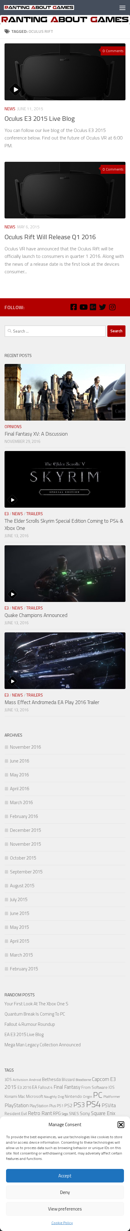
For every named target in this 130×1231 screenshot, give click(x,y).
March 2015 (21, 954)
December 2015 (25, 830)
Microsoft (34, 1096)
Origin (87, 1096)
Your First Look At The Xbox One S (36, 1003)
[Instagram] (112, 307)
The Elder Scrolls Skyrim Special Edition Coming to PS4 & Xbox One (64, 524)
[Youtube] (83, 307)
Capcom (100, 1079)
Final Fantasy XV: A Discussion (36, 434)
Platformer (111, 1096)
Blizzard (68, 1079)
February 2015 (24, 968)
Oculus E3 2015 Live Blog (40, 118)
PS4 (93, 1103)
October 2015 (23, 857)
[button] (121, 1125)
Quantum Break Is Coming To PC (35, 1013)
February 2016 (24, 816)
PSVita (109, 1105)
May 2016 (19, 774)
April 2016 (19, 788)
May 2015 (19, 927)
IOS (112, 1087)
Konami (11, 1096)
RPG (57, 1113)
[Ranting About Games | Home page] (51, 7)
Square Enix (103, 1113)
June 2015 (19, 913)
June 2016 (19, 760)
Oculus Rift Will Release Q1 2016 (50, 237)
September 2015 (26, 871)
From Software (94, 1087)
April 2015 (19, 941)
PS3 (79, 1104)
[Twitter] (102, 307)
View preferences (65, 1208)
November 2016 (25, 747)
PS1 (60, 1106)
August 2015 (22, 885)
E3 (7, 514)
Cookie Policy (62, 1223)
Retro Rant (40, 1113)
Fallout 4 (45, 1087)
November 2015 (25, 844)
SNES (74, 1113)
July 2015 (18, 899)
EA (34, 1087)
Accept (65, 1175)
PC (97, 1095)
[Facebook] (73, 307)
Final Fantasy (67, 1087)
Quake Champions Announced (36, 615)
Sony (85, 1113)
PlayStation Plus (43, 1106)
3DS (8, 1079)
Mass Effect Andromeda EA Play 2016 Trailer (52, 702)
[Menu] (122, 7)
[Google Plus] (92, 307)
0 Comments (113, 51)
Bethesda (51, 1079)
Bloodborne (83, 1079)
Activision (20, 1079)
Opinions (13, 427)
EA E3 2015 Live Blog (24, 1034)
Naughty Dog (54, 1096)
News (10, 108)
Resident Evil (16, 1113)
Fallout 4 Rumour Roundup (30, 1024)
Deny (65, 1192)
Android (35, 1079)
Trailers (34, 514)
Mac (21, 1096)
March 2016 (21, 802)
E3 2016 (24, 1087)
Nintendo (73, 1096)
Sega (65, 1114)
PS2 (68, 1105)
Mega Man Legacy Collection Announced (43, 1044)
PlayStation (17, 1105)
